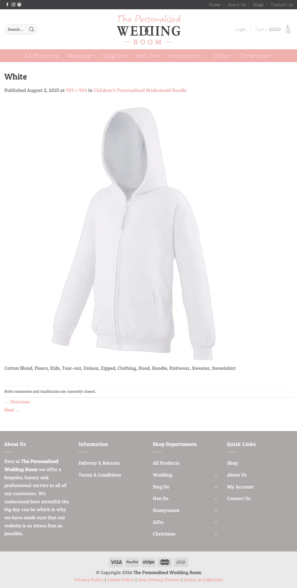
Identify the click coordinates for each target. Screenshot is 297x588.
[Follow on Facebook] (7, 5)
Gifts (220, 56)
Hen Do (146, 56)
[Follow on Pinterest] (19, 5)
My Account (240, 487)
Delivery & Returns (99, 463)
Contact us (282, 4)
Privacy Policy (89, 579)
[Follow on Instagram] (13, 5)
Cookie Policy (120, 579)
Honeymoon (185, 56)
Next (12, 410)
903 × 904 (76, 90)
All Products (41, 56)
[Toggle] (215, 475)
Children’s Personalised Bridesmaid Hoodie (140, 90)
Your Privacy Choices (159, 579)
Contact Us (239, 498)
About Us (237, 4)
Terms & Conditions (100, 475)
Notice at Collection (203, 579)
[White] (135, 232)
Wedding (78, 56)
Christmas (254, 56)
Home (214, 4)
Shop (232, 463)
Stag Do (114, 56)
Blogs (258, 4)
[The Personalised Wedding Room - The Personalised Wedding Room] (148, 29)
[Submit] (31, 29)
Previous (17, 402)
